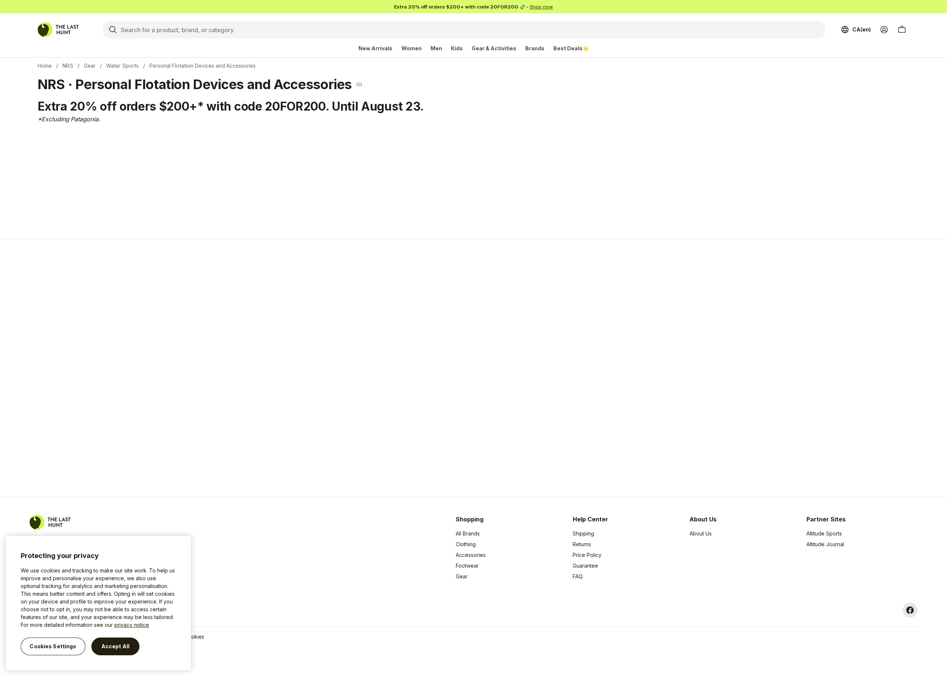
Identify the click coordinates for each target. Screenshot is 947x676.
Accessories (471, 555)
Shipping (583, 533)
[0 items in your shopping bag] (901, 29)
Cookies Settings (53, 646)
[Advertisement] (355, 368)
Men (436, 48)
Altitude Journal (825, 544)
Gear (89, 65)
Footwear (467, 565)
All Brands (468, 533)
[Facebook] (910, 610)
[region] (98, 603)
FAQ (578, 576)
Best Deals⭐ (571, 48)
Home (45, 65)
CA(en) (861, 29)
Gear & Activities (494, 48)
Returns (582, 544)
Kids (457, 48)
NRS (68, 65)
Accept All (115, 646)
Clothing (466, 544)
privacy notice (131, 625)
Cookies (194, 636)
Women (411, 48)
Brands (535, 48)
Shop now (541, 7)
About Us (701, 533)
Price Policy (587, 555)
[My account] (884, 29)
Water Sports (122, 65)
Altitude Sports (824, 533)
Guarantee (585, 565)
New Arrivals (375, 48)
